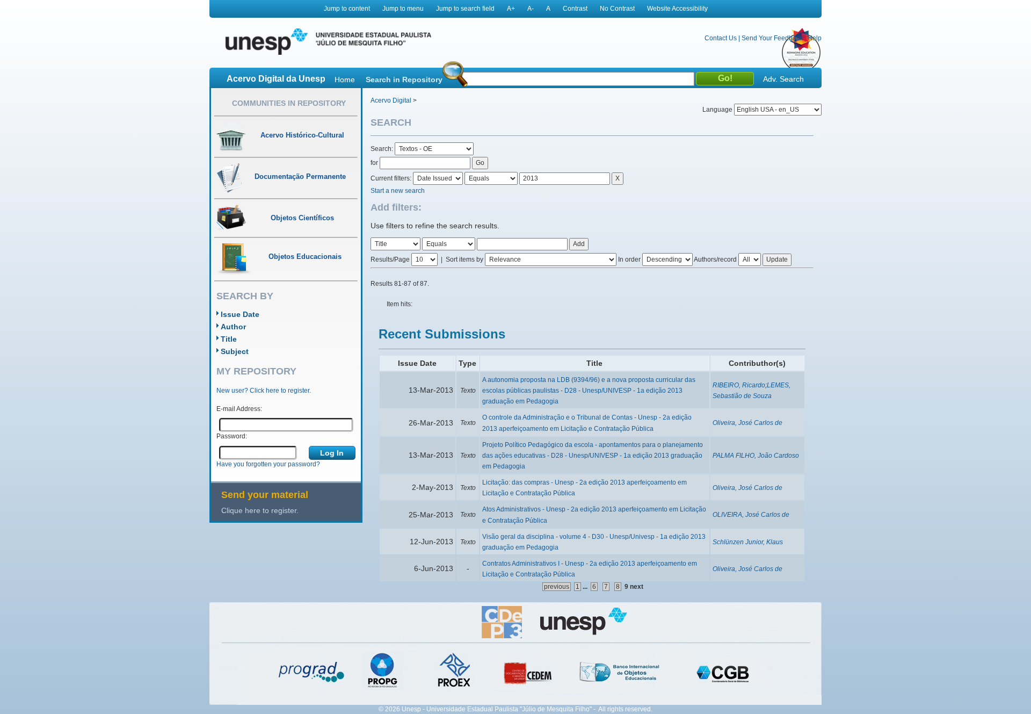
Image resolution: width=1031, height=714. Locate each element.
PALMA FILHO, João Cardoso (756, 455)
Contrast (575, 8)
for (374, 163)
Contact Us (721, 38)
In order (629, 259)
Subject (235, 351)
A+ (511, 8)
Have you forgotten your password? (268, 464)
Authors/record (715, 259)
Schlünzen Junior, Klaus (748, 542)
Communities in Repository (289, 103)
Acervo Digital (391, 100)
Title (229, 339)
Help (815, 38)
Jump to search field (465, 8)
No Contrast (617, 8)
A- (530, 8)
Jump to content (347, 8)
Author (233, 326)
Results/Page (390, 259)
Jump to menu (403, 8)
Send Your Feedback (772, 38)
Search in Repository (404, 79)
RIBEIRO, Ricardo (739, 385)
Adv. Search (783, 79)
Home (345, 79)
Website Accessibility (677, 8)
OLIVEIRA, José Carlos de (751, 514)
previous (556, 586)
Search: (383, 149)
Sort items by (464, 259)
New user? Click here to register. (263, 390)
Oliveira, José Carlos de (747, 423)
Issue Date (240, 314)
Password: (231, 436)
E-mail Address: (239, 409)
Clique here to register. (260, 510)
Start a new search (398, 190)
